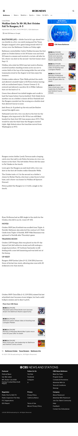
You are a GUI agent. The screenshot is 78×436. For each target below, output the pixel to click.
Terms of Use (31, 403)
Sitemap (55, 388)
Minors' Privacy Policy (34, 406)
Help (54, 403)
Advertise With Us (59, 382)
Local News (6, 20)
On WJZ (45, 15)
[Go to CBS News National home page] (39, 11)
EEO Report (6, 403)
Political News (6, 374)
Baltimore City (36, 351)
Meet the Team (58, 374)
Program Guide (58, 377)
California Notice (33, 398)
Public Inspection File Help (11, 398)
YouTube (30, 374)
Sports (31, 15)
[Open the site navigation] (15, 11)
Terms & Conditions (59, 385)
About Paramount (58, 395)
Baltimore (6, 15)
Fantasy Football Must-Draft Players (11, 382)
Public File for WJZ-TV (9, 395)
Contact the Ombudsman (61, 409)
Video (38, 15)
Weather (24, 15)
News (16, 15)
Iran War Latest (7, 377)
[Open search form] (73, 11)
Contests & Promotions (60, 379)
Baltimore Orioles (11, 351)
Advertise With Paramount (61, 398)
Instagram (30, 379)
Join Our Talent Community (62, 400)
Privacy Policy (32, 395)
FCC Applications (8, 400)
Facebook (30, 377)
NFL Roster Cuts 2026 (9, 379)
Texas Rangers (24, 351)
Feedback (56, 406)
